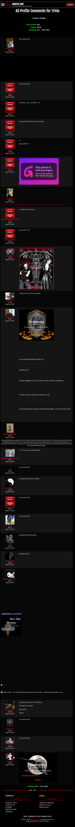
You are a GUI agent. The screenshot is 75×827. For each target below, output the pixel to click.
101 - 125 (18, 790)
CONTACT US (10, 805)
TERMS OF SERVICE (46, 803)
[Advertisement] (37, 68)
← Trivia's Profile (38, 18)
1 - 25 (6, 790)
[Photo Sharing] (3, 685)
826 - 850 (61, 790)
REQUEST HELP (11, 803)
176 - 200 (40, 790)
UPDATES (9, 811)
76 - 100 (11, 790)
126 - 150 (25, 790)
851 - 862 (69, 790)
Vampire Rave (35, 819)
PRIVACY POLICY (45, 805)
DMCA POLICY (44, 807)
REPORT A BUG (10, 809)
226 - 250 (54, 790)
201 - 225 (47, 790)
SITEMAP (8, 807)
